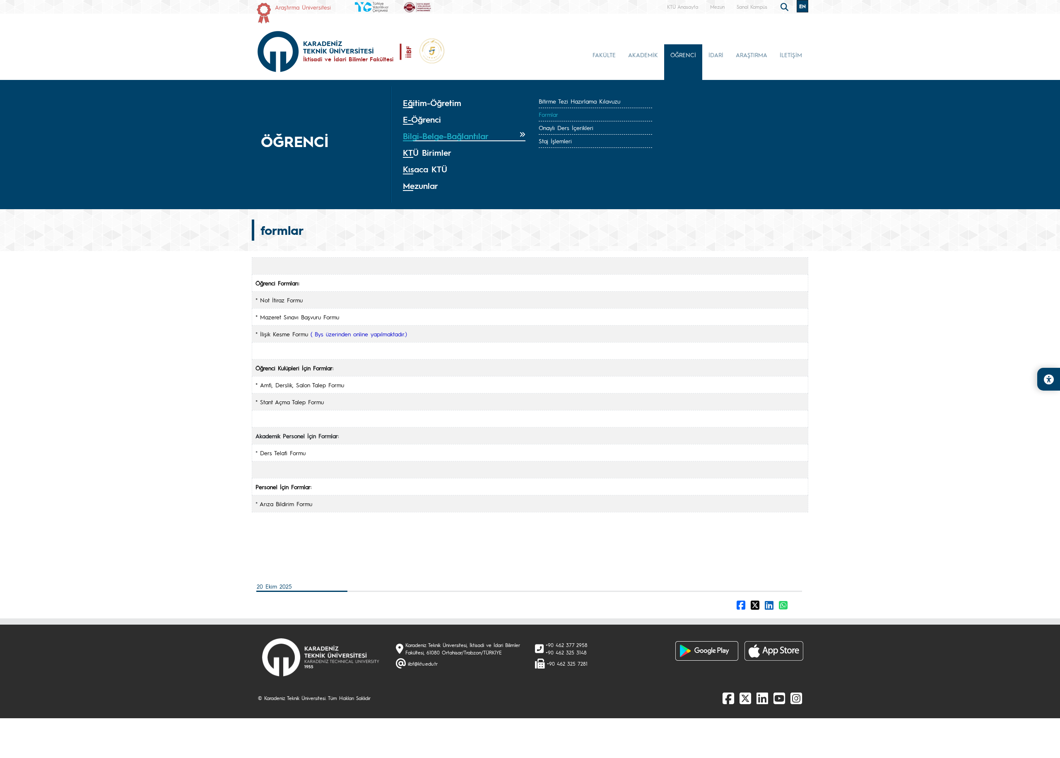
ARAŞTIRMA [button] (751, 54)
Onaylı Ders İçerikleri (566, 127)
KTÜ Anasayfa (682, 6)
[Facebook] (728, 698)
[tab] (464, 103)
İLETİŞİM (791, 54)
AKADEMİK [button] (643, 54)
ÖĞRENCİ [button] (683, 54)
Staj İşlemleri (555, 141)
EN (802, 6)
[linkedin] (762, 698)
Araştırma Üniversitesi (303, 7)
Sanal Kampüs (752, 6)
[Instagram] (796, 698)
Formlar (548, 114)
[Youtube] (779, 698)
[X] (745, 698)
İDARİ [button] (715, 54)
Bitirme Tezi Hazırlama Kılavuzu (579, 101)
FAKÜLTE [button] (604, 54)
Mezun (717, 6)
